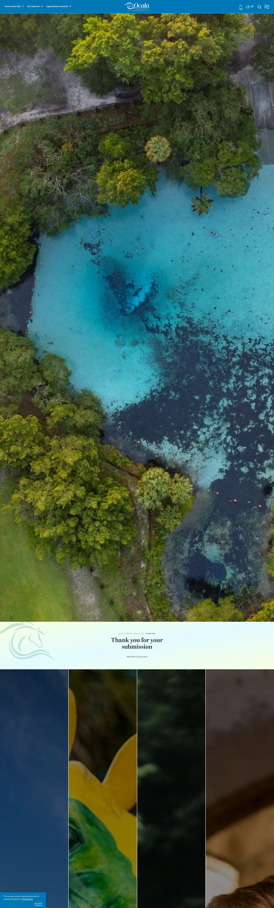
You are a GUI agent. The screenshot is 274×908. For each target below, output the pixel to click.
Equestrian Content (57, 7)
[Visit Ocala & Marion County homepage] (137, 6)
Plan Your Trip (13, 7)
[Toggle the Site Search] (259, 7)
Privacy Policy (27, 899)
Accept (38, 904)
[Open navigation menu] (266, 7)
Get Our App (33, 7)
